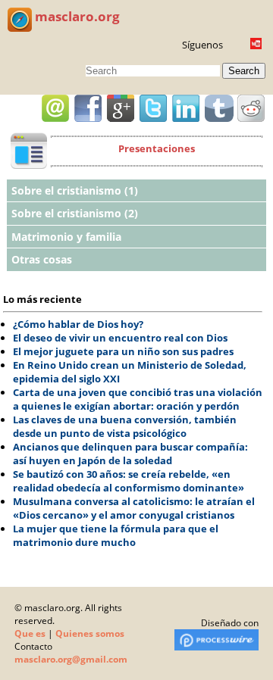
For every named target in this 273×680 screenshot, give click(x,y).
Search (243, 70)
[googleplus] (120, 108)
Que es (30, 633)
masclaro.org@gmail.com (70, 659)
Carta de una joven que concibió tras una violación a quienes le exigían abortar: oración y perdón (137, 399)
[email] (55, 108)
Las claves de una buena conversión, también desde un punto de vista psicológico (125, 426)
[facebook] (88, 108)
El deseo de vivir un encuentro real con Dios (120, 338)
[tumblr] (218, 108)
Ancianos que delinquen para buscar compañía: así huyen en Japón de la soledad (130, 453)
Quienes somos (89, 633)
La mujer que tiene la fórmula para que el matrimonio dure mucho (115, 535)
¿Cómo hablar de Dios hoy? (78, 324)
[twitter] (153, 108)
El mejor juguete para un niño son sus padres (123, 351)
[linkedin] (185, 108)
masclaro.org (76, 16)
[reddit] (251, 108)
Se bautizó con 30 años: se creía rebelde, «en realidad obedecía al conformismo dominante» (128, 480)
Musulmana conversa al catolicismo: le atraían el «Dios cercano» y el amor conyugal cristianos (134, 508)
